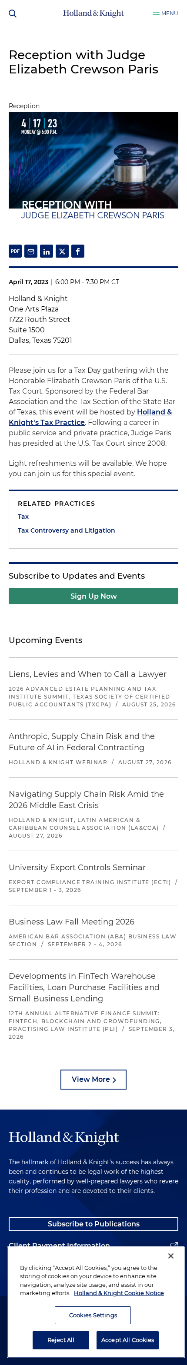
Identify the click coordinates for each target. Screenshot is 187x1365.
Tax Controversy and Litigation (66, 530)
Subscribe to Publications (94, 1224)
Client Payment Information (59, 1246)
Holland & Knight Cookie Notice (119, 1292)
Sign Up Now (93, 596)
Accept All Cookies (127, 1339)
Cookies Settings (93, 1315)
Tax (23, 516)
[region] (96, 1302)
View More (91, 1079)
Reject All (60, 1339)
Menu (169, 13)
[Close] (170, 1256)
